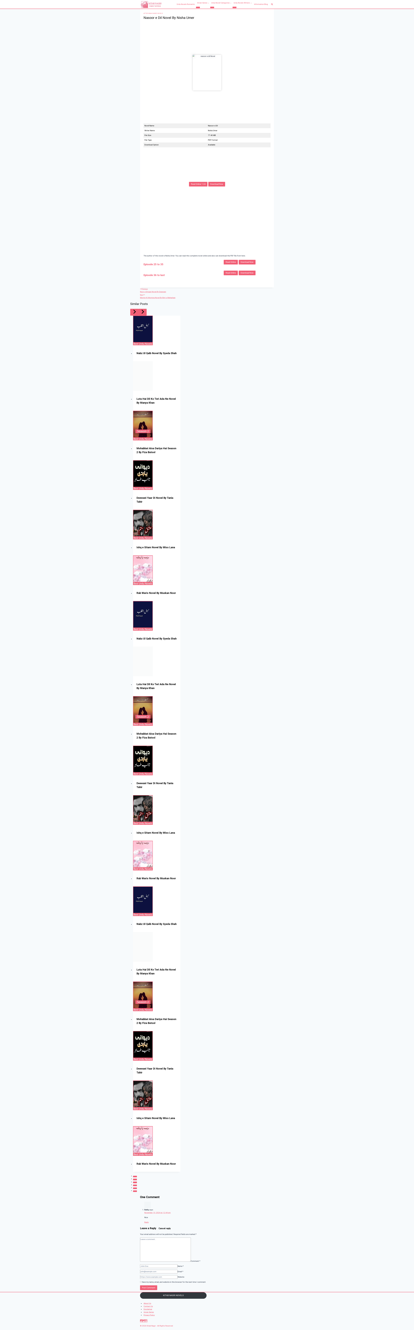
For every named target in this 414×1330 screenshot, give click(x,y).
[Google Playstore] (146, 1320)
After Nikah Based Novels (153, 13)
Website (181, 1277)
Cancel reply (165, 1228)
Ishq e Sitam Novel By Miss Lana (155, 547)
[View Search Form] (272, 4)
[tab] (135, 1176)
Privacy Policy (149, 1315)
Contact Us (148, 1306)
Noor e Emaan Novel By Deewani (153, 290)
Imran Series (149, 1312)
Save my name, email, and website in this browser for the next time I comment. (174, 1282)
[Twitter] (144, 1320)
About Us (147, 1303)
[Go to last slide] (134, 312)
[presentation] (156, 330)
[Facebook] (141, 1320)
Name (181, 1266)
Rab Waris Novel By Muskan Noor (156, 593)
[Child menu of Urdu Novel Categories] (212, 7)
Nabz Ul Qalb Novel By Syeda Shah (156, 353)
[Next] (142, 312)
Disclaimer (148, 1309)
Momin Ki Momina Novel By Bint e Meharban (157, 296)
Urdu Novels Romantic (186, 4)
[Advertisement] (207, 39)
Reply (146, 1222)
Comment (195, 1261)
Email (180, 1271)
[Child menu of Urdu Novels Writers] (234, 7)
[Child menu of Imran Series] (198, 7)
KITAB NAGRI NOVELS (173, 1295)
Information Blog (261, 4)
